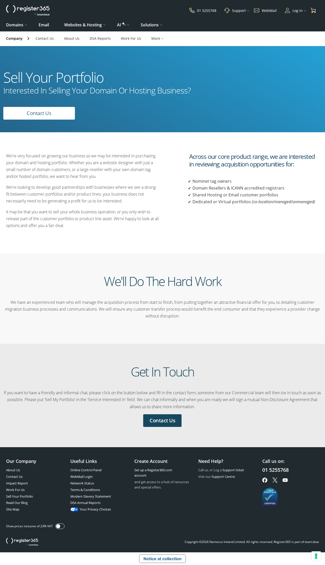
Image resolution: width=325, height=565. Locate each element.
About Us (71, 38)
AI (119, 25)
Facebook (264, 480)
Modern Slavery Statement (90, 496)
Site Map (12, 509)
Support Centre (223, 476)
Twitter (275, 480)
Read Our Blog (17, 502)
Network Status (82, 483)
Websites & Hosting (83, 25)
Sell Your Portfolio (19, 496)
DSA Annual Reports (85, 502)
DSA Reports (100, 38)
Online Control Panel (86, 470)
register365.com (22, 542)
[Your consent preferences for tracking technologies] (316, 556)
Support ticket (233, 470)
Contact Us (45, 38)
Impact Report (17, 483)
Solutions (150, 25)
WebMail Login (81, 476)
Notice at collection (162, 558)
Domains (14, 25)
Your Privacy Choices (95, 509)
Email (44, 25)
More (155, 38)
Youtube (285, 480)
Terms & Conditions (85, 489)
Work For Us (131, 38)
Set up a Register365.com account (153, 473)
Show (59, 526)
